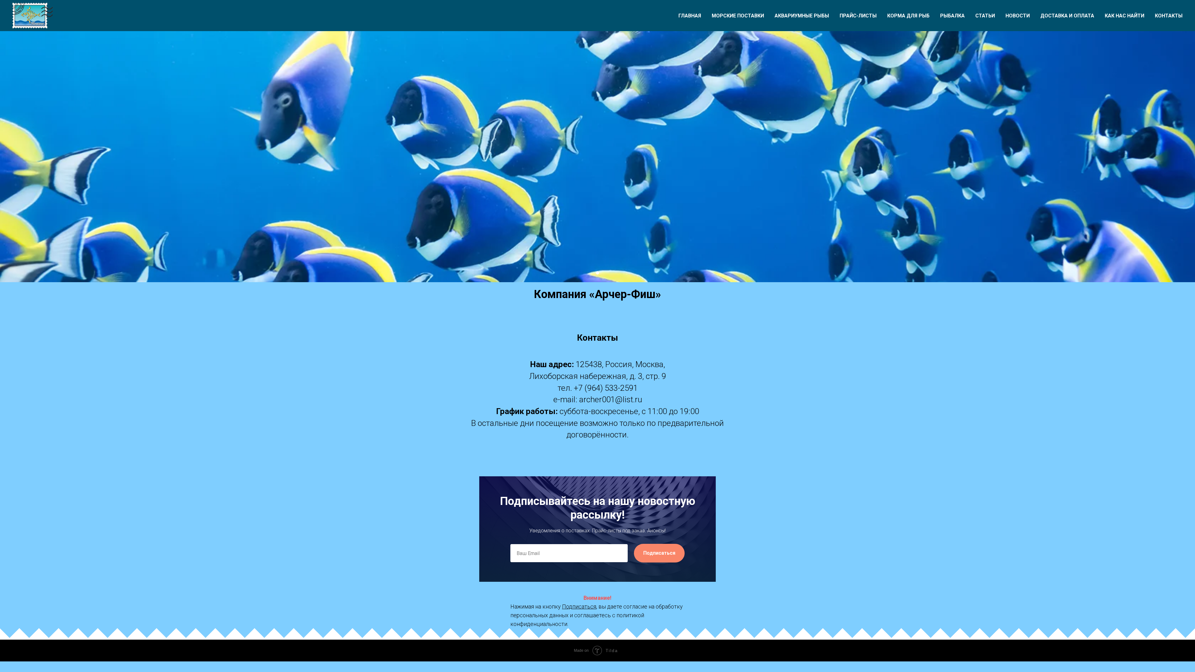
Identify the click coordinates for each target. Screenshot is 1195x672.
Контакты (1169, 16)
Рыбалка (952, 16)
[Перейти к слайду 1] (597, 272)
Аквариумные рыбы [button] (802, 16)
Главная (689, 16)
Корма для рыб (908, 16)
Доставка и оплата (1067, 16)
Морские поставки (738, 16)
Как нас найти (1124, 16)
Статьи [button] (985, 16)
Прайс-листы (858, 16)
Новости (1017, 16)
